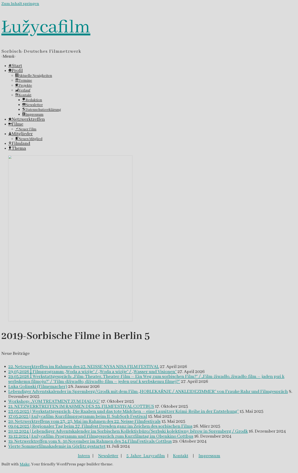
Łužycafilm (45, 27)
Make (25, 464)
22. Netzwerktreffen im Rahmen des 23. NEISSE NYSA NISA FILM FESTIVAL (83, 367)
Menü (8, 56)
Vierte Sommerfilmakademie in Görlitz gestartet (57, 446)
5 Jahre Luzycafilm (145, 456)
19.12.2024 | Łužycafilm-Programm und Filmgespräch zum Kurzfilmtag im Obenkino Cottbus (100, 436)
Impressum (209, 456)
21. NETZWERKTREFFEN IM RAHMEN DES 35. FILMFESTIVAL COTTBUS (81, 406)
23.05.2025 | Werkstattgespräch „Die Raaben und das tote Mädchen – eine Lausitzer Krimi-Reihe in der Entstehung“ (123, 411)
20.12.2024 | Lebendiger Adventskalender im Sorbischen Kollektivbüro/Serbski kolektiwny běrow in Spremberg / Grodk (128, 431)
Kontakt (180, 456)
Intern (84, 456)
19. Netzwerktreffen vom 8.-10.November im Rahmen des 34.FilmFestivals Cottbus (90, 441)
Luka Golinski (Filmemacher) (37, 387)
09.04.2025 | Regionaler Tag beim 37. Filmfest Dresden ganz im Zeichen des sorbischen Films (100, 426)
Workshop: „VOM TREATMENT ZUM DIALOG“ (54, 401)
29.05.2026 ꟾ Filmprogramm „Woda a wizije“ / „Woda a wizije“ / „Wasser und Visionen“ (92, 372)
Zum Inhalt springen (20, 3)
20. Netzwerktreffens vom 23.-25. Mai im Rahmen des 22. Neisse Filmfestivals (84, 421)
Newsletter (108, 456)
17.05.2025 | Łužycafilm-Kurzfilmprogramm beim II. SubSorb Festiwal (77, 416)
